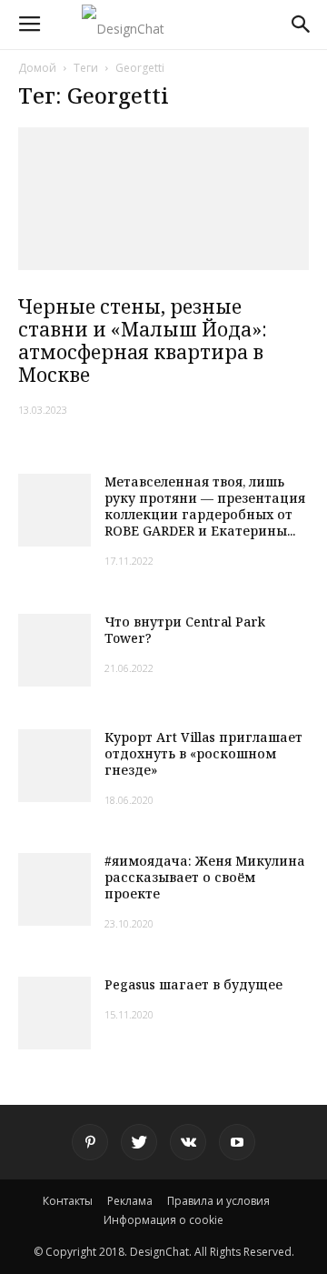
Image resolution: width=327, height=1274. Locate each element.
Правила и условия (218, 1201)
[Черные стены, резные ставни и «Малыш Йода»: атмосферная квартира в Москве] (163, 198)
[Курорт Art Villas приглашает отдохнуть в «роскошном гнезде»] (54, 765)
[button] (301, 24)
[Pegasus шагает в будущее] (54, 1013)
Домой (37, 67)
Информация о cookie (163, 1220)
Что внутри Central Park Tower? (184, 630)
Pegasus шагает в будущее (193, 984)
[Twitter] (139, 1142)
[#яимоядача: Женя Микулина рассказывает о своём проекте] (54, 889)
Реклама (130, 1201)
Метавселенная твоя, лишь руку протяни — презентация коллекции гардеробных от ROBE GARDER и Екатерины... (204, 506)
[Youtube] (237, 1142)
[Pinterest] (90, 1142)
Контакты (68, 1201)
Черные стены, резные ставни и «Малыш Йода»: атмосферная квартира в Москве (142, 340)
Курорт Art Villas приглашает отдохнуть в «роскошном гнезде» (203, 753)
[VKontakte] (188, 1142)
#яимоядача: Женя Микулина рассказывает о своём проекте (204, 877)
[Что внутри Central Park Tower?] (54, 650)
